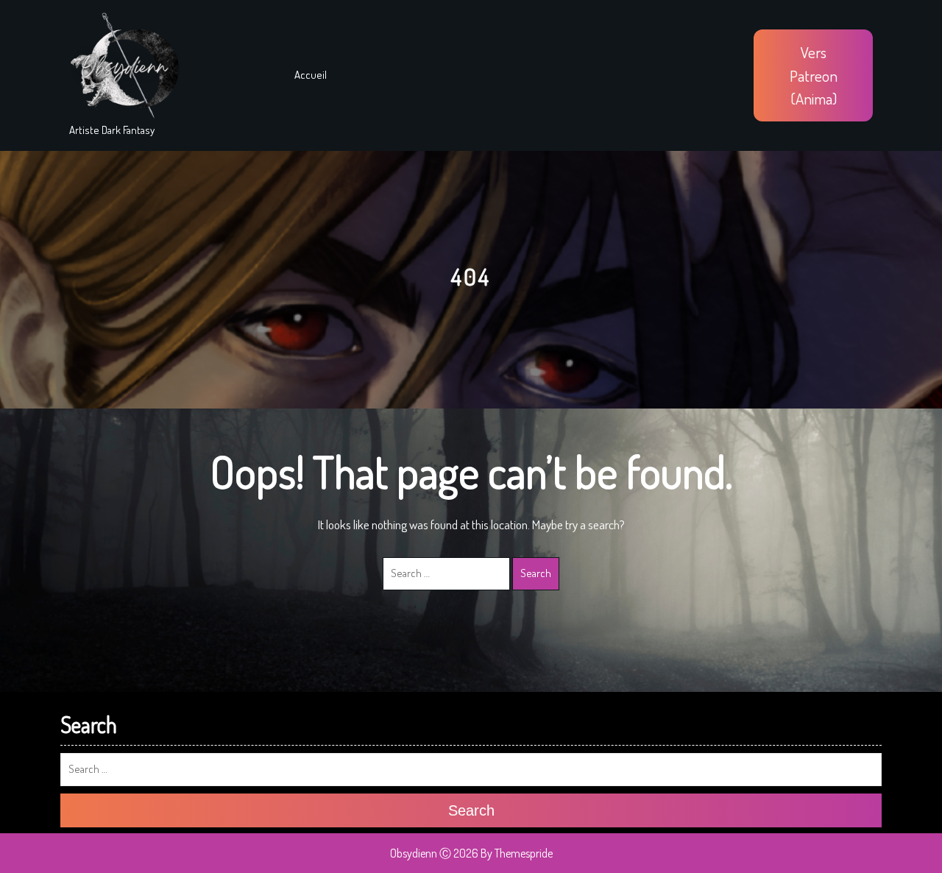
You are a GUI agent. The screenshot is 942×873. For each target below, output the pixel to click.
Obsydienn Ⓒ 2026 (434, 853)
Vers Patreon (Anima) (813, 75)
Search (535, 573)
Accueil (310, 75)
